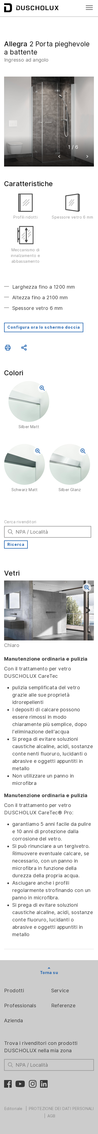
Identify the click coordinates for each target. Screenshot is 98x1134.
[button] (59, 157)
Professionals (20, 1005)
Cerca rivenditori (20, 522)
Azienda (13, 1020)
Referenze (63, 1005)
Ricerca (15, 544)
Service (60, 990)
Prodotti (14, 990)
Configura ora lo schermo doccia (43, 327)
